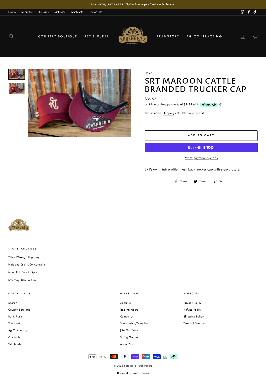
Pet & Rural (97, 36)
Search (12, 303)
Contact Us (95, 12)
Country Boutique (57, 36)
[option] (133, 4)
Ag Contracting (204, 36)
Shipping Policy (193, 316)
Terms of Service (193, 323)
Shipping (168, 113)
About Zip (126, 344)
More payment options (201, 158)
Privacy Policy (192, 303)
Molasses (59, 12)
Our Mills (43, 12)
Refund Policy (192, 309)
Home (12, 12)
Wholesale (77, 12)
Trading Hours (129, 309)
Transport (168, 36)
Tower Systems (140, 373)
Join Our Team (129, 330)
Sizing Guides (129, 337)
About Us (26, 12)
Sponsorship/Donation (134, 323)
